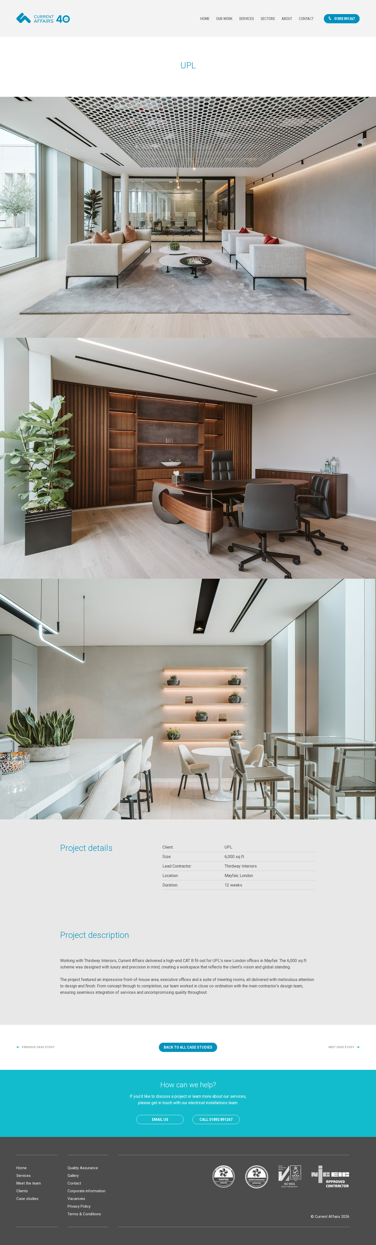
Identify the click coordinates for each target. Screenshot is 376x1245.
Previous (38, 1047)
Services (246, 18)
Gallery (73, 1175)
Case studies (27, 1198)
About (287, 18)
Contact (306, 18)
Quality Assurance (83, 1168)
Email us (160, 1119)
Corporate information (86, 1191)
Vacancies (76, 1198)
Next (341, 1047)
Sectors (268, 18)
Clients (22, 1191)
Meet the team (28, 1183)
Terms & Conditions (84, 1214)
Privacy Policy (79, 1206)
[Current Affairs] (43, 18)
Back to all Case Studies (188, 1047)
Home (204, 18)
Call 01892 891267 (216, 1119)
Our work (224, 18)
